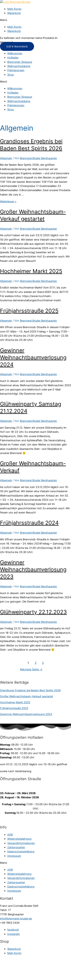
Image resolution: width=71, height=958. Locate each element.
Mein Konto (14, 9)
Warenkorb (14, 13)
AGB (10, 834)
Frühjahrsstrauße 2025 (29, 310)
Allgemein (6, 158)
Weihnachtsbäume (18, 66)
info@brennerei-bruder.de (16, 918)
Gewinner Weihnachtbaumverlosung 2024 (33, 357)
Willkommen (14, 53)
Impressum (14, 856)
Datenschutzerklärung (20, 851)
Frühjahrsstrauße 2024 (29, 522)
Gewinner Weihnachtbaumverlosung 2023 (33, 569)
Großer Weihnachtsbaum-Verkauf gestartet (26, 696)
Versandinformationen (21, 843)
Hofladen (13, 57)
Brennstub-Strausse (19, 62)
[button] (35, 20)
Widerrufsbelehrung (19, 838)
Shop (10, 74)
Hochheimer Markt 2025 (31, 271)
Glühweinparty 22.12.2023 (33, 612)
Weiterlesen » (8, 201)
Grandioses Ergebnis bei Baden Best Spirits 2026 (30, 690)
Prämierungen (15, 70)
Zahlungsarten (16, 847)
